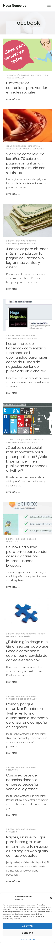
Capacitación (13, 75)
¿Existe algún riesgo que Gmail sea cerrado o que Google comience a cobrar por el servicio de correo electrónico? (27, 651)
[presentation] (27, 55)
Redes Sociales (16, 78)
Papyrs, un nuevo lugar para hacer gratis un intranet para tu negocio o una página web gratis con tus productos (27, 846)
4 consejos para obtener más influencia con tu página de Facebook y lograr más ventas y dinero (27, 258)
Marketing (34, 146)
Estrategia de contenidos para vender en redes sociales (26, 87)
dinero (10, 241)
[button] (51, 898)
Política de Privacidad (27, 939)
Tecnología (37, 149)
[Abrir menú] (49, 5)
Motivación (12, 770)
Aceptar (27, 926)
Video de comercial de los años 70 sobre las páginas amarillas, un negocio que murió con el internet (25, 163)
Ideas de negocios (16, 146)
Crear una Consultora (35, 75)
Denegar (27, 933)
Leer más (13, 99)
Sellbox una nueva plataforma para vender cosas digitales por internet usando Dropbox (27, 556)
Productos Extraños (18, 149)
